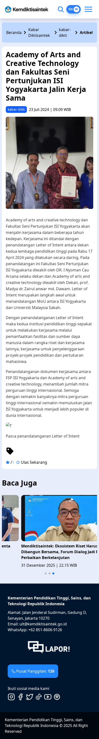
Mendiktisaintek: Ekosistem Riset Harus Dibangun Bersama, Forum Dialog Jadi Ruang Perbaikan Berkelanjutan (45, 551)
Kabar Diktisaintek (39, 32)
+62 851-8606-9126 (45, 629)
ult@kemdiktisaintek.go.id (43, 624)
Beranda (14, 32)
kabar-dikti (65, 32)
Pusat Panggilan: (35, 671)
